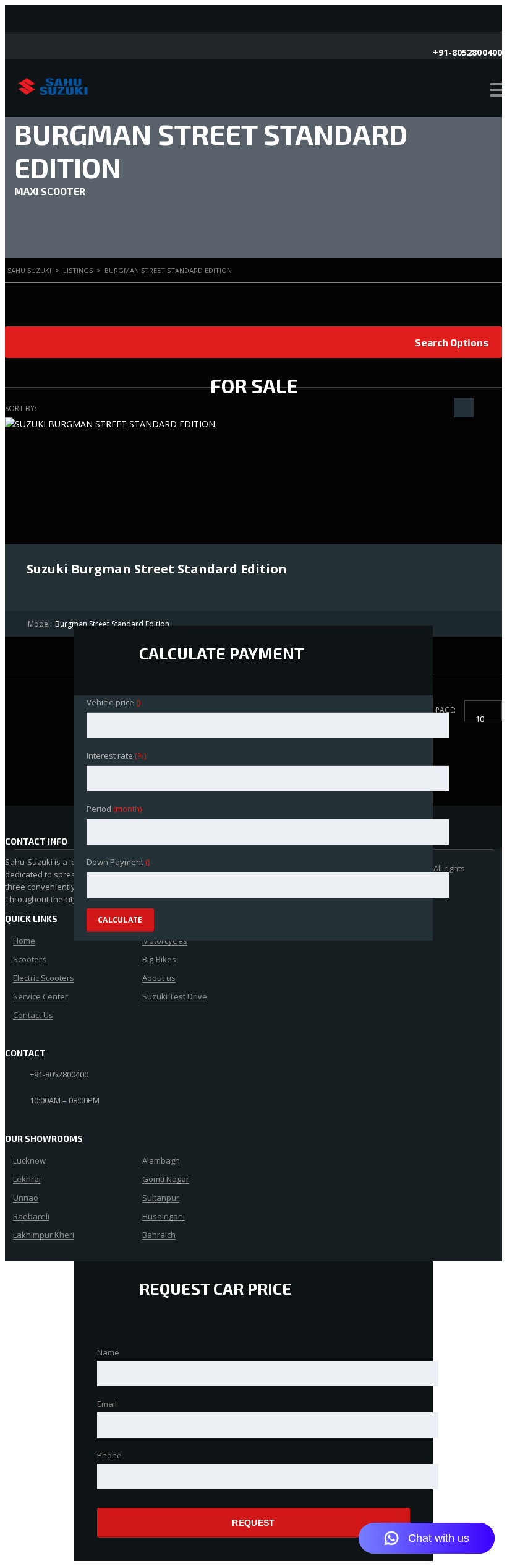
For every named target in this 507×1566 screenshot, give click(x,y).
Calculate (120, 920)
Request (253, 1523)
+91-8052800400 (467, 52)
